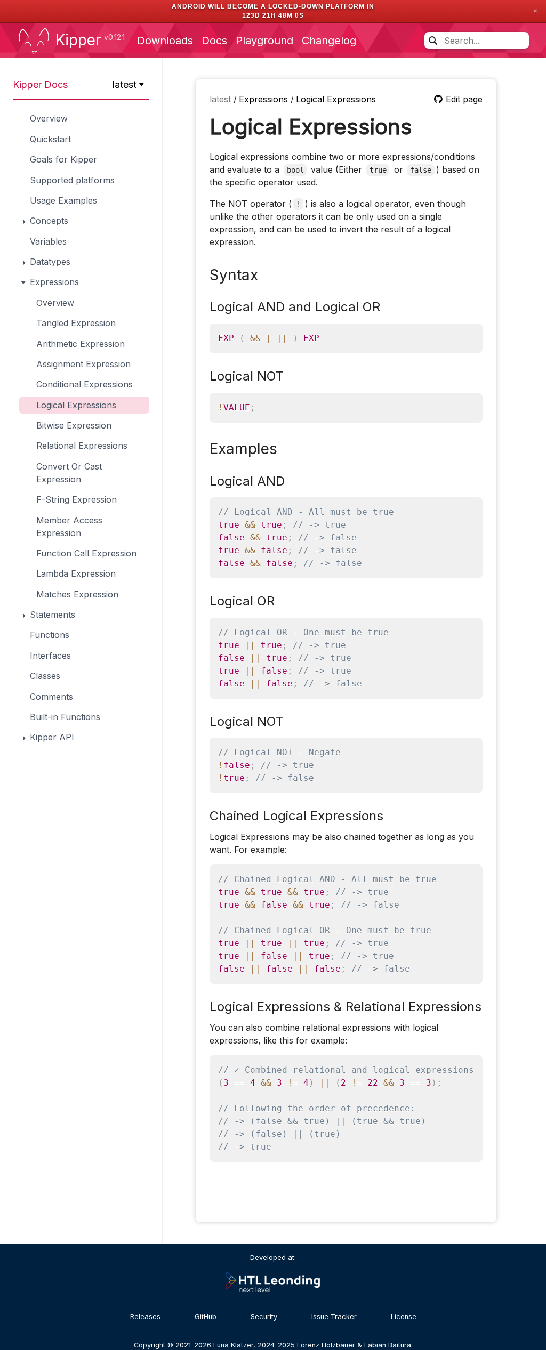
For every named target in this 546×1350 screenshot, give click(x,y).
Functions (49, 634)
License (403, 1317)
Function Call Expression (86, 553)
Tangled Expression (76, 323)
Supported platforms (72, 180)
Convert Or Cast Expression (69, 472)
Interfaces (50, 655)
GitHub (205, 1317)
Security (264, 1317)
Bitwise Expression (73, 425)
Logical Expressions (76, 405)
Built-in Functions (65, 717)
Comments (51, 696)
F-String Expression (76, 499)
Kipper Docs (40, 84)
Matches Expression (77, 594)
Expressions (265, 99)
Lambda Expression (76, 573)
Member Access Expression (69, 526)
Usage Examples (63, 200)
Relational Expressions (81, 445)
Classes (45, 675)
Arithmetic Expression (80, 343)
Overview (49, 118)
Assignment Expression (83, 364)
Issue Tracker (334, 1317)
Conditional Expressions (84, 384)
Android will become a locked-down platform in (273, 6)
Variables (48, 241)
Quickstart (50, 139)
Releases (145, 1317)
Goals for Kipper (63, 159)
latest (222, 99)
